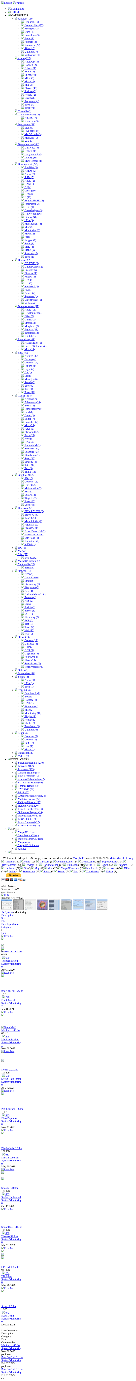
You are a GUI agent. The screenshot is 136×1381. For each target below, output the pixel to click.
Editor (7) (29, 418)
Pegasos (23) (31, 329)
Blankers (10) (31, 22)
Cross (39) (29, 190)
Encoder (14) (31, 74)
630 (7, 1233)
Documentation (50, 864)
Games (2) (29, 319)
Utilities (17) (31, 51)
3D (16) (28, 478)
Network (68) (24, 570)
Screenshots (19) (26, 673)
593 (7, 1115)
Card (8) (28, 412)
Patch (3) (29, 428)
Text (75, 871)
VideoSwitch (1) (33, 299)
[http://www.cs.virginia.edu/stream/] (2, 1179)
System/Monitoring (11, 963)
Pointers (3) (30, 41)
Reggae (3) (30, 719)
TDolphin (6, 1276)
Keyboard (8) (31, 286)
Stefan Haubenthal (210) (30, 762)
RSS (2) (28, 600)
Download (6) (31, 577)
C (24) (27, 187)
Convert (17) (31, 362)
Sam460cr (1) (31, 537)
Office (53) (23, 637)
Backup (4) (30, 359)
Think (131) (30, 471)
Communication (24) (28, 114)
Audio (26, 861)
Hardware (10, 868)
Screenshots (29, 871)
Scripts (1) (29, 567)
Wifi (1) (28, 633)
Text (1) (28, 389)
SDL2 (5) (29, 250)
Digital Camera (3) (34, 266)
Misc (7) (28, 491)
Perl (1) (28, 236)
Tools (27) (29, 501)
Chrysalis (44, 861)
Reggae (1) (30, 240)
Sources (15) (31, 253)
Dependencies (109, 861)
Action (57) (30, 399)
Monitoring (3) (32, 230)
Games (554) (24, 395)
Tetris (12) (29, 465)
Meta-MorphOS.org (28, 835)
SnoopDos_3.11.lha (11, 1227)
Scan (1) (28, 604)
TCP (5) (28, 620)
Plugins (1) (30, 716)
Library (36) (30, 157)
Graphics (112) (25, 475)
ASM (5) (29, 177)
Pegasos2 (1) (31, 527)
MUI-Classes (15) (33, 160)
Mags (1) (22, 551)
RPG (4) (29, 441)
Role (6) (28, 438)
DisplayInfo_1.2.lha (11, 1148)
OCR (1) (29, 650)
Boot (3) (28, 696)
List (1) (28, 375)
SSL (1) (28, 613)
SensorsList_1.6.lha (11, 951)
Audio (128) (24, 58)
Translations (92, 871)
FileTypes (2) (31, 28)
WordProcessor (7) (34, 666)
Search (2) (29, 382)
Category (6, 927)
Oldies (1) (22, 670)
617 (7, 1154)
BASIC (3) (30, 184)
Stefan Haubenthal (11, 1078)
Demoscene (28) (26, 124)
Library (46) (30, 217)
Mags (37, 868)
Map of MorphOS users (30, 838)
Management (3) (33, 223)
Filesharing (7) (32, 584)
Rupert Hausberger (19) (30, 809)
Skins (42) (29, 48)
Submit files (17, 8)
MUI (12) (29, 233)
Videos (109, 871)
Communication (64, 861)
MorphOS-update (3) (28, 561)
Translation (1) (32, 726)
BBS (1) (28, 574)
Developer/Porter (10, 924)
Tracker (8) (30, 107)
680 (7, 957)
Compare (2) (31, 736)
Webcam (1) (30, 303)
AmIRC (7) (30, 117)
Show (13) (30, 660)
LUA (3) (29, 220)
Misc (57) (22, 554)
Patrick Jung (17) (26, 818)
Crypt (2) (29, 369)
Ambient (9, 861)
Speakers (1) (31, 296)
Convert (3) (30, 739)
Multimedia (92, 868)
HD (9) (28, 283)
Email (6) (29, 580)
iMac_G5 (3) (31, 518)
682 (7, 1194)
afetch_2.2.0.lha (9, 1069)
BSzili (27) (23, 792)
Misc (50, 868)
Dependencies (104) (28, 144)
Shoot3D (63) (31, 451)
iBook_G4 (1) (31, 514)
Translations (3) (25, 752)
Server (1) (29, 610)
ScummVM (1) (32, 445)
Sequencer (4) (31, 101)
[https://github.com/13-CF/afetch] (2, 1060)
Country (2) (30, 699)
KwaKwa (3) (31, 121)
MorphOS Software (28, 845)
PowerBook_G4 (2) (34, 531)
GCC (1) (29, 207)
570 (7, 1075)
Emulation (72, 864)
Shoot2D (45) (31, 448)
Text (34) (22, 733)
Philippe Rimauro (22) (29, 802)
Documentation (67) (28, 306)
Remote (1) (30, 597)
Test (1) (28, 623)
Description (7, 915)
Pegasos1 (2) (31, 524)
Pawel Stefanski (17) (28, 822)
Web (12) (29, 630)
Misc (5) (28, 227)
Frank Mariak (8, 1000)
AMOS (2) (30, 170)
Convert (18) (31, 481)
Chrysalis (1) (24, 111)
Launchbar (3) (31, 35)
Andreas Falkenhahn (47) (31, 779)
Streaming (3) (31, 617)
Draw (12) (29, 484)
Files (89, 864)
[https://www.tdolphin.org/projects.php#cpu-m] (2, 1258)
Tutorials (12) (31, 332)
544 (7, 1036)
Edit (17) (29, 742)
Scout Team (7, 1315)
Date (3, 933)
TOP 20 (15, 12)
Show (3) (29, 385)
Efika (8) (29, 316)
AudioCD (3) (31, 61)
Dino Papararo (9, 1118)
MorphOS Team (26, 832)
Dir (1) (28, 372)
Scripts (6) (29, 98)
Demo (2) (29, 415)
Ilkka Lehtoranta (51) (28, 775)
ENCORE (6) (31, 131)
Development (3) (33, 313)
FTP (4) (28, 590)
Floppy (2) (30, 276)
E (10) (27, 197)
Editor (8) (29, 71)
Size (3, 918)
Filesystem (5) (31, 587)
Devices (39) (24, 260)
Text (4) (28, 468)
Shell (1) (29, 686)
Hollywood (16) (32, 213)
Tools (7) (29, 104)
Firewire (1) (30, 273)
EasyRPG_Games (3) (35, 346)
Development (9, 864)
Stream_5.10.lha (9, 1188)
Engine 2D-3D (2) (34, 200)
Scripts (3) (23, 676)
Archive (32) (31, 356)
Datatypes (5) (31, 147)
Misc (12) (29, 81)
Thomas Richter (9, 1236)
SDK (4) (29, 246)
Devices (30, 864)
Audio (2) (29, 180)
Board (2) (29, 405)
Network (111, 868)
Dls (3, 921)
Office (127, 868)
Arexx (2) (29, 174)
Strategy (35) (31, 461)
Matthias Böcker (10, 1039)
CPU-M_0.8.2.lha (10, 1267)
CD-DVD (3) (31, 263)
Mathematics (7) (32, 488)
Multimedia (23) (26, 564)
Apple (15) (30, 309)
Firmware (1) (31, 706)
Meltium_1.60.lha (10, 1030)
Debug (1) (29, 193)
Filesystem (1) (31, 270)
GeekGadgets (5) (33, 210)
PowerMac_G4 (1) (34, 534)
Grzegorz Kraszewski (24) (31, 795)
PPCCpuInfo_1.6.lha (12, 1109)
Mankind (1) (31, 137)
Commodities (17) (33, 25)
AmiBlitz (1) (31, 167)
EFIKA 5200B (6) (34, 511)
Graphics (122, 864)
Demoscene (87, 861)
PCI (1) (28, 289)
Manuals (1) (30, 322)
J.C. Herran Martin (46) (30, 782)
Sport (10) (29, 458)
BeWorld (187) (25, 766)
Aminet (21, 848)
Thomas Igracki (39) (28, 785)
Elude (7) (29, 127)
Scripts (47, 871)
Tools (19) (29, 392)
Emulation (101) (26, 339)
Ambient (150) (25, 18)
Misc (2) (28, 709)
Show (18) (30, 494)
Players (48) (30, 88)
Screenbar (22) (32, 45)
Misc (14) (29, 349)
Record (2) (30, 94)
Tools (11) (29, 256)
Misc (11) (29, 749)
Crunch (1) (30, 365)
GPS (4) (28, 279)
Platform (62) (31, 432)
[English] (6, 2)
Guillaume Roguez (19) (30, 812)
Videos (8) (23, 756)
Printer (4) (29, 293)
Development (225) (27, 164)
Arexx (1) (29, 680)
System (61, 871)
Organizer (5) (31, 653)
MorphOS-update (70, 868)
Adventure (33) (32, 402)
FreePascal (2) (31, 203)
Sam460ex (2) (31, 541)
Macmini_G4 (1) (33, 521)
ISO (25, 868)
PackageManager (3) (35, 594)
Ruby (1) (29, 243)
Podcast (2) (30, 91)
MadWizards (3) (32, 134)
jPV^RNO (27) (25, 789)
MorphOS (79, 858)
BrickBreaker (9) (33, 408)
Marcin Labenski (10, 1157)
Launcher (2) (31, 422)
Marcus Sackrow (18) (29, 815)
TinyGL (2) (30, 498)
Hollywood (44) (32, 154)
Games (104, 864)
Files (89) (22, 352)
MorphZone (24, 842)
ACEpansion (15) (33, 342)
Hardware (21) (25, 508)
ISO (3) (21, 547)
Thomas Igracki (9, 960)
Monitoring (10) (32, 713)
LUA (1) (29, 683)
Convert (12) (31, 640)
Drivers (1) (30, 68)
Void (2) (28, 141)
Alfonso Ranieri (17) (28, 825)
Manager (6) (30, 379)
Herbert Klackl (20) (27, 805)
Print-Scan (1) (31, 656)
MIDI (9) (29, 78)
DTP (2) (28, 647)
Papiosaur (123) (25, 769)
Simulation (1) (31, 455)
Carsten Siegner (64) (28, 772)
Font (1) (28, 746)
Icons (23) (29, 31)
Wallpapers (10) (32, 55)
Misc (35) (29, 425)
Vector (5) (29, 504)
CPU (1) (29, 703)
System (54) (24, 690)
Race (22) (29, 435)
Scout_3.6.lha (8, 1306)
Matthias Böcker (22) (28, 799)
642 (7, 1312)
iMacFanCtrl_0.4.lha (12, 990)
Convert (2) (30, 64)
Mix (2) (28, 84)
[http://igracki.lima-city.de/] (2, 945)
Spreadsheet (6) (32, 663)
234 (7, 1273)
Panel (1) (29, 38)
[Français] (18, 2)
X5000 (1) (29, 336)
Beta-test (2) (30, 557)
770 (7, 997)
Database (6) (31, 643)
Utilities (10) (31, 729)
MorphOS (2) (31, 326)
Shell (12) (29, 723)
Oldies (12, 871)
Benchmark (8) (32, 693)
